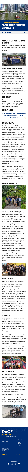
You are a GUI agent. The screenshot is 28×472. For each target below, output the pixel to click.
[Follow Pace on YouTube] (19, 464)
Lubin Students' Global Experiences (11, 22)
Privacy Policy (14, 461)
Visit (20, 470)
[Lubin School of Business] (9, 434)
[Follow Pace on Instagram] (15, 464)
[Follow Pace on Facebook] (9, 464)
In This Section (6, 32)
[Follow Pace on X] (12, 464)
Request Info (14, 470)
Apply (8, 470)
